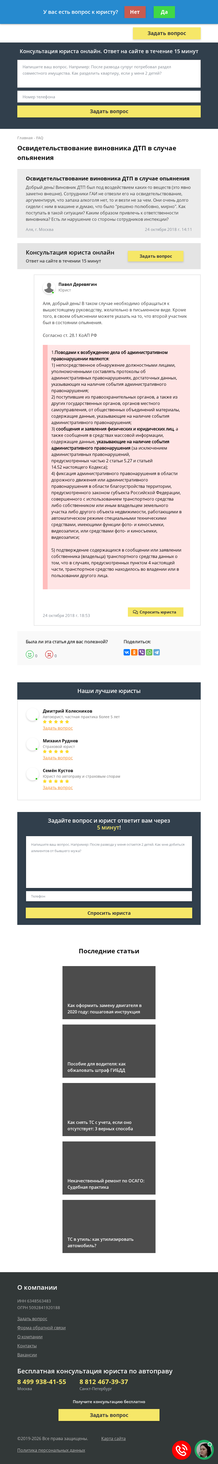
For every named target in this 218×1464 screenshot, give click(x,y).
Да (164, 12)
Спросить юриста (158, 612)
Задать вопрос (167, 33)
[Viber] (142, 652)
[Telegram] (156, 652)
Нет (135, 12)
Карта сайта (113, 1438)
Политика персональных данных (51, 1450)
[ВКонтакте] (127, 652)
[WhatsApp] (149, 652)
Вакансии (27, 1355)
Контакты (27, 1346)
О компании (30, 1337)
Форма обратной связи (41, 1328)
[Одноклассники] (134, 652)
